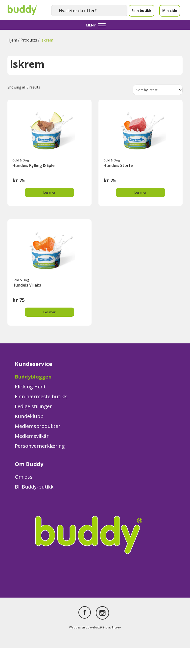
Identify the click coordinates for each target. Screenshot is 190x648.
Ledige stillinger (33, 406)
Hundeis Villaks (26, 285)
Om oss (23, 476)
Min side (169, 10)
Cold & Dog (20, 160)
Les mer (49, 192)
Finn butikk (141, 10)
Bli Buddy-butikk (34, 486)
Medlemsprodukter (37, 426)
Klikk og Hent (30, 386)
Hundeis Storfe (118, 165)
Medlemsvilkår (32, 436)
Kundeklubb (29, 416)
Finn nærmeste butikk (41, 396)
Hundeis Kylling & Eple (33, 165)
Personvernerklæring (40, 446)
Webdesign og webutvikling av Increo (95, 627)
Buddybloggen (33, 376)
